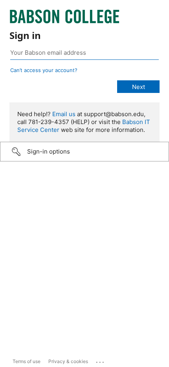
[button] (84, 151)
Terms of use (26, 361)
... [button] (100, 360)
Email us (63, 114)
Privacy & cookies (68, 361)
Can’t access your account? (43, 70)
